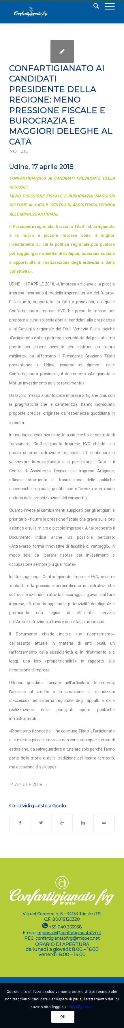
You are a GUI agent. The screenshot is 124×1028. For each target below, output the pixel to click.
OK (62, 1017)
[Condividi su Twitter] (41, 823)
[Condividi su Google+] (62, 823)
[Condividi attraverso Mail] (104, 823)
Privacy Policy (81, 1007)
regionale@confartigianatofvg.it (69, 932)
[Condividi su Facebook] (20, 823)
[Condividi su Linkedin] (83, 823)
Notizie (18, 151)
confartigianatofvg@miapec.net (67, 938)
